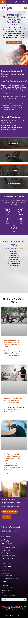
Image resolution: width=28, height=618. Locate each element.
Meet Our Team (5, 570)
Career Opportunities (6, 575)
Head (7, 214)
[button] (25, 8)
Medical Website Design (7, 616)
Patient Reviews (5, 573)
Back (7, 223)
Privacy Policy (5, 585)
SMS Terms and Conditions (8, 595)
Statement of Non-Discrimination (10, 587)
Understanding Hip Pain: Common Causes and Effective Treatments (13, 400)
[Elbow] (7, 219)
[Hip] (20, 219)
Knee (14, 231)
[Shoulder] (20, 210)
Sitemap (3, 592)
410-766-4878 (7, 536)
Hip (21, 223)
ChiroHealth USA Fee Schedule (9, 578)
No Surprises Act (5, 590)
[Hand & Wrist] (7, 210)
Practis (17, 616)
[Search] (25, 599)
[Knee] (14, 227)
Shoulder (21, 214)
